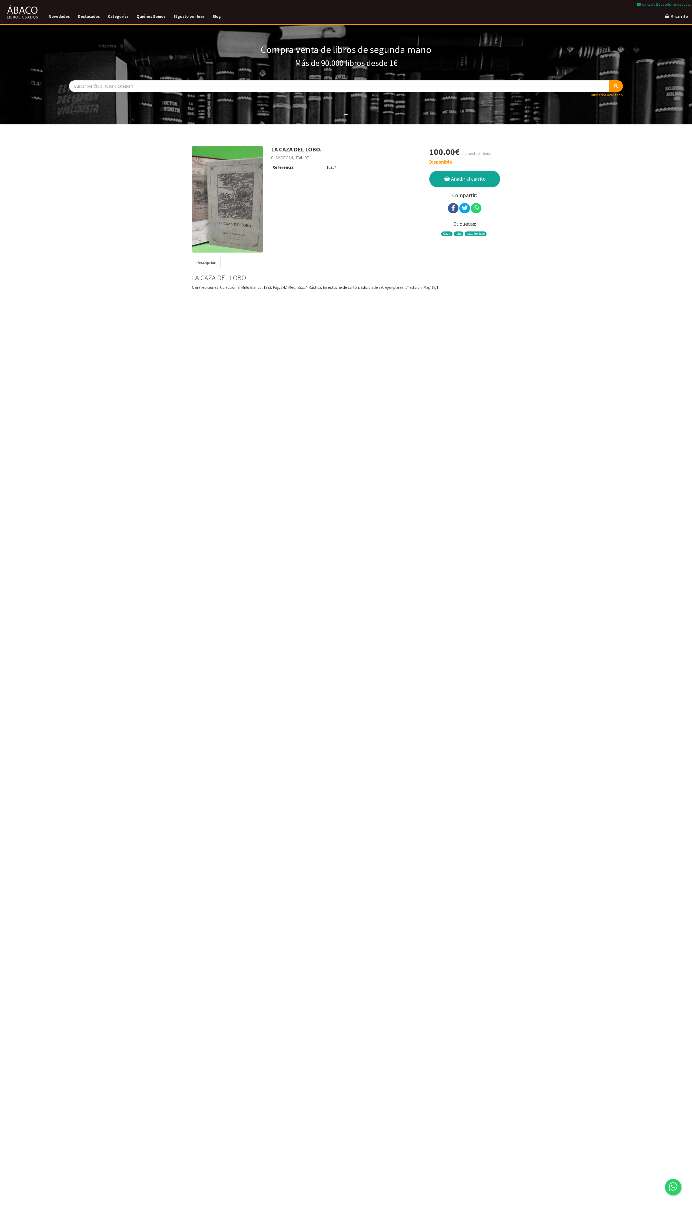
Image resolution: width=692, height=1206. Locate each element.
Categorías (118, 16)
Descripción (206, 262)
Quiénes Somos (151, 16)
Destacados (89, 16)
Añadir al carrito (467, 178)
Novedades (59, 16)
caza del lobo (476, 233)
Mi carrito (679, 16)
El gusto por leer (189, 16)
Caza (446, 233)
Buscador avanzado (607, 94)
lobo (458, 233)
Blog (216, 16)
